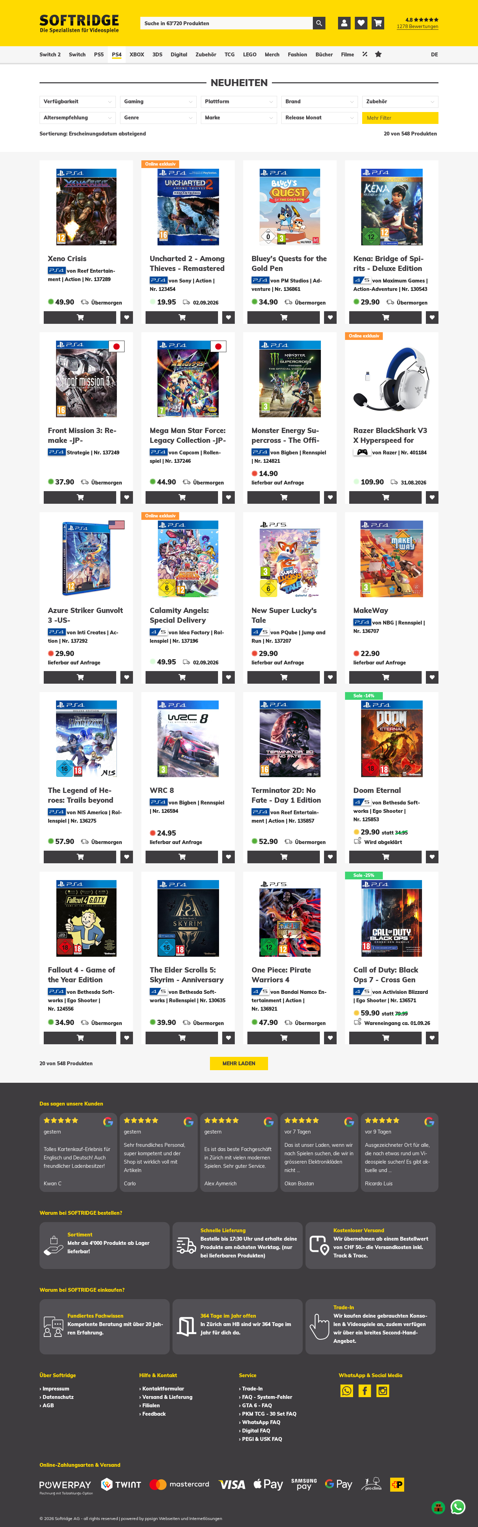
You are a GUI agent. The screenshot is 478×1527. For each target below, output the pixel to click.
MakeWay (370, 610)
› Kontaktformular (161, 1389)
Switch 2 (50, 54)
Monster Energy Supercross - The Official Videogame (285, 440)
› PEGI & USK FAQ (260, 1439)
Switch (77, 54)
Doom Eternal (377, 790)
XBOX (137, 54)
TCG (230, 54)
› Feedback (152, 1414)
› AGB (47, 1405)
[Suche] (319, 23)
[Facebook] (365, 1395)
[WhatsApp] (347, 1395)
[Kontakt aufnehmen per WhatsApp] (458, 1507)
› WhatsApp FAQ (259, 1422)
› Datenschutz (56, 1397)
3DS (157, 54)
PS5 (99, 54)
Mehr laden (239, 1063)
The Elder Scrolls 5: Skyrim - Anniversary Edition (187, 979)
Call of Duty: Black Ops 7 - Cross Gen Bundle (385, 979)
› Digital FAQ (254, 1431)
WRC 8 (162, 790)
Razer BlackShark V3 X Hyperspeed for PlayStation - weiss (390, 440)
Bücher (324, 54)
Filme (347, 54)
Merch (272, 54)
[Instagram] (383, 1395)
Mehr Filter (379, 118)
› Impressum (54, 1389)
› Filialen (149, 1405)
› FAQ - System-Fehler (265, 1397)
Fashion (297, 54)
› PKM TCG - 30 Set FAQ (267, 1414)
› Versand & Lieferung (165, 1397)
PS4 (116, 54)
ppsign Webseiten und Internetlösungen (183, 1518)
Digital (179, 54)
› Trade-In (251, 1389)
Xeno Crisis (67, 258)
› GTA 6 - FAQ (255, 1405)
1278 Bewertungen (417, 26)
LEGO (249, 54)
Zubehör (206, 54)
